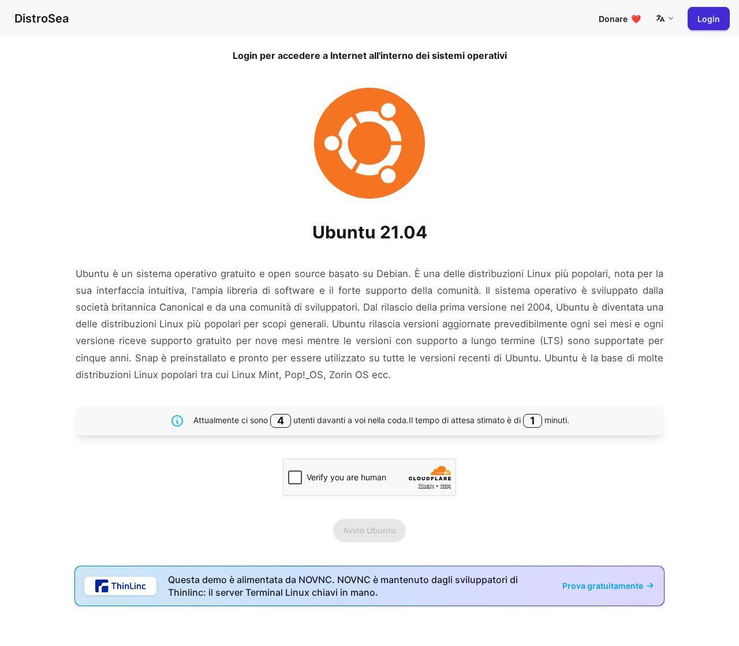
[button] (664, 18)
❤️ (620, 19)
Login (708, 19)
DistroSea (41, 18)
